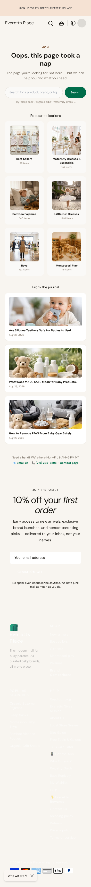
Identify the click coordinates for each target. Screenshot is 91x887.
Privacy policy (60, 830)
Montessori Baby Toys (22, 724)
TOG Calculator (61, 747)
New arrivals (59, 634)
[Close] (32, 875)
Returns (56, 823)
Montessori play (62, 656)
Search (75, 92)
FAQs (54, 790)
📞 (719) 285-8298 (44, 463)
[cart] (61, 23)
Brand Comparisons (60, 672)
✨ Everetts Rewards (59, 799)
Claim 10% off (30, 572)
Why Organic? (61, 761)
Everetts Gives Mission (61, 708)
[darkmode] (72, 23)
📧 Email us (20, 463)
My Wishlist (58, 783)
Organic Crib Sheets (25, 746)
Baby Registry (60, 776)
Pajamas (56, 663)
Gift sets (56, 649)
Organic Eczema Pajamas (22, 705)
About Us (57, 718)
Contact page (69, 463)
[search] (50, 23)
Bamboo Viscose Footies (22, 736)
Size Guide (58, 733)
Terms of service (63, 837)
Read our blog (60, 699)
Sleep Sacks (19, 715)
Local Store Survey (64, 725)
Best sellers (59, 641)
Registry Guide (61, 768)
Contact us (58, 809)
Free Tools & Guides (65, 740)
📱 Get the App (62, 754)
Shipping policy (61, 816)
